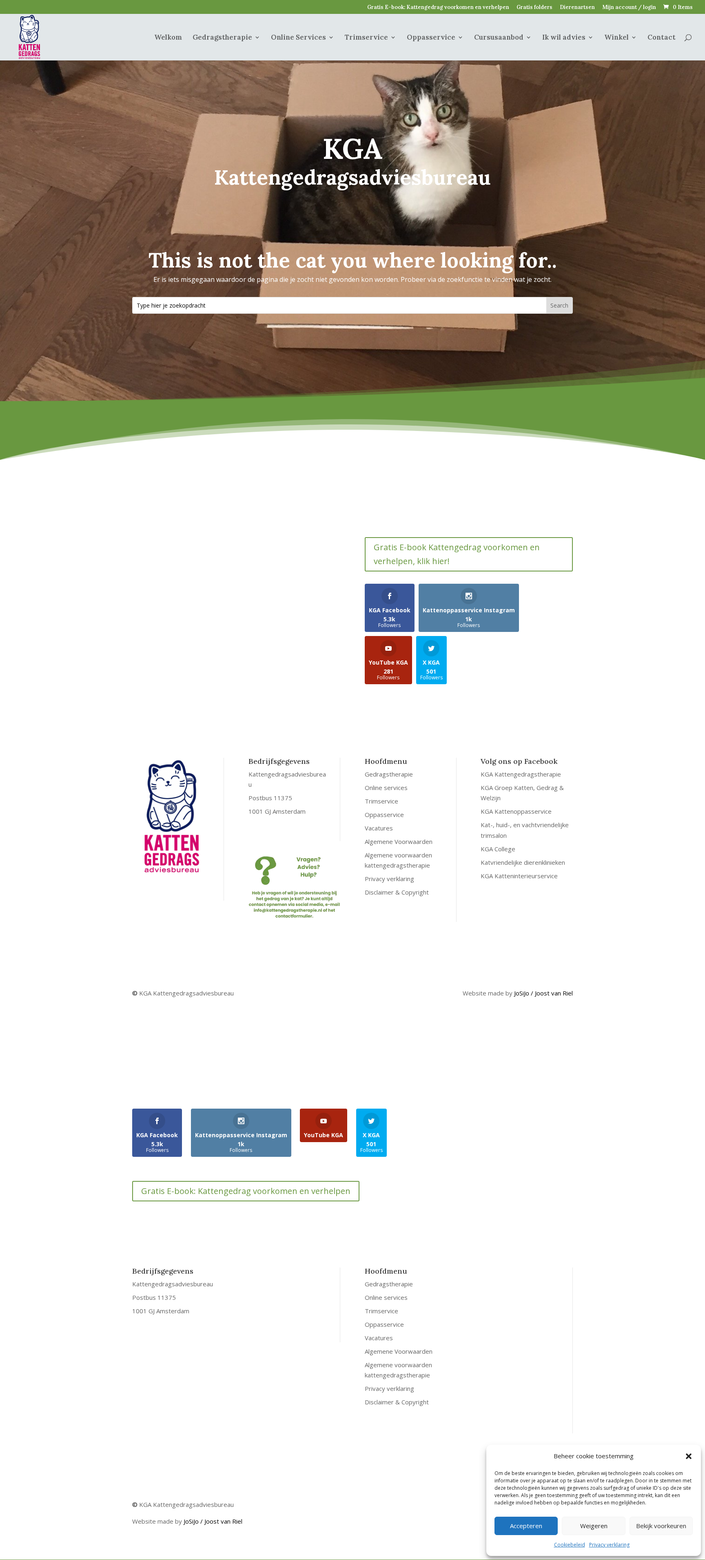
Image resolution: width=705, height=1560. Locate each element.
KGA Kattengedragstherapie (521, 774)
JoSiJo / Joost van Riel (543, 993)
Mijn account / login (629, 7)
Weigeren (593, 1526)
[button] (689, 1456)
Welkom (168, 38)
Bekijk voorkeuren (661, 1526)
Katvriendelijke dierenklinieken (523, 862)
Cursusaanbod (498, 38)
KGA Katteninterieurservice (519, 876)
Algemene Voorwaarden (398, 841)
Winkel (616, 38)
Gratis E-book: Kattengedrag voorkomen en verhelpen (438, 7)
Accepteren (526, 1526)
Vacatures (379, 828)
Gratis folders (534, 7)
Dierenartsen (577, 7)
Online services (386, 787)
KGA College (498, 849)
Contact (661, 38)
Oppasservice (431, 38)
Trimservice (366, 38)
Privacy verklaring (609, 1544)
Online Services (298, 38)
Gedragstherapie (222, 38)
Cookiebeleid (569, 1544)
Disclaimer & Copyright (397, 892)
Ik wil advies (563, 38)
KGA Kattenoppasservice (516, 811)
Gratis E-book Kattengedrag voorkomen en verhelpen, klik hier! (457, 554)
